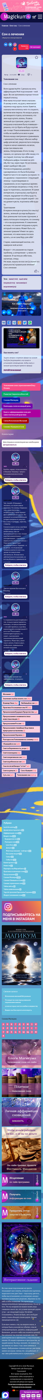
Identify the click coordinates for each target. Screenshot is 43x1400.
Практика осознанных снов (15, 871)
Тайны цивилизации (12, 889)
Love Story (11, 845)
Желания (8, 694)
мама (13, 279)
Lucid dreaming (10, 827)
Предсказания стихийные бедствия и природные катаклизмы (18, 729)
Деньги (10, 848)
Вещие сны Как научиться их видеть (18, 1010)
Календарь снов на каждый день (17, 406)
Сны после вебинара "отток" (16, 766)
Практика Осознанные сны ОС (17, 708)
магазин (21, 283)
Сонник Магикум (12, 877)
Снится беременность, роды (16, 748)
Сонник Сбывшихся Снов (14, 427)
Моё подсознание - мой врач (18, 851)
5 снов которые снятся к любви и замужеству (21, 1006)
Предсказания (10, 874)
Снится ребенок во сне (14, 762)
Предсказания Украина (14, 735)
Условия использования (21, 1387)
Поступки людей (13, 854)
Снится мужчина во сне (14, 757)
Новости (8, 866)
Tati (5, 466)
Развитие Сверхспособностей (16, 394)
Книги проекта (10, 863)
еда (23, 279)
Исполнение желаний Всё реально (18, 996)
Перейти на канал (12, 370)
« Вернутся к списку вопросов (12, 38)
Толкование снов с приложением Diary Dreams (19, 387)
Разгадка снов (12, 842)
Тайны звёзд (9, 886)
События (11, 860)
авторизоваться (9, 445)
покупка (9, 283)
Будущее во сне (12, 839)
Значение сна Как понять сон (17, 699)
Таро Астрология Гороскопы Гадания (19, 892)
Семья (9, 857)
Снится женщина (11, 753)
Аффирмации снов (12, 833)
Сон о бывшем (28, 771)
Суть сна (8, 775)
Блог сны (13, 26)
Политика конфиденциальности (21, 1384)
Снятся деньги (10, 771)
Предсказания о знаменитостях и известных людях (16, 717)
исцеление (10, 287)
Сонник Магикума (11, 400)
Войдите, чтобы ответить (15, 480)
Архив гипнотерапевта (13, 830)
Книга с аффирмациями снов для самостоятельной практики (17, 413)
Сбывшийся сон (11, 744)
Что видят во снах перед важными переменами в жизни (18, 1001)
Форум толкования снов (14, 895)
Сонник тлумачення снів (14, 883)
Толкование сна (26, 775)
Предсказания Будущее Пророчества (20, 712)
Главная (5, 26)
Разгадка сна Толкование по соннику (20, 739)
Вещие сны (9, 836)
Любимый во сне (29, 703)
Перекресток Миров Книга (14, 869)
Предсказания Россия (13, 723)
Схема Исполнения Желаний (15, 421)
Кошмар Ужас (10, 703)
